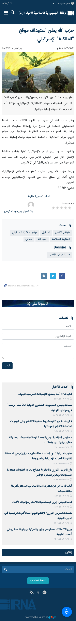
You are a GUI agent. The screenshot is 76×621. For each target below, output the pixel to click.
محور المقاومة (35, 196)
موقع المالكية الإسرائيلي (24, 233)
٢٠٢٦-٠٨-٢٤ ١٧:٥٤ (61, 447)
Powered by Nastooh (36, 617)
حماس (29, 239)
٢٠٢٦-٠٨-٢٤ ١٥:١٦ (61, 523)
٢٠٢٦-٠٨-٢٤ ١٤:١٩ (61, 539)
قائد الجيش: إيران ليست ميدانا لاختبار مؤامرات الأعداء (42, 502)
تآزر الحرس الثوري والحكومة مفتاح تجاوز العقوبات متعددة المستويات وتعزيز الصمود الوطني (39, 472)
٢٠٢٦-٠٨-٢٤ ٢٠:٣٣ (61, 415)
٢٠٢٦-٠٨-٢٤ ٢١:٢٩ (61, 399)
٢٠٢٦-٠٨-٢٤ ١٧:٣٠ (61, 464)
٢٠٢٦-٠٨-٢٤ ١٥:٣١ (61, 496)
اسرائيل (46, 233)
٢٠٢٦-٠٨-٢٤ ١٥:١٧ (61, 507)
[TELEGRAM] (44, 593)
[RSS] (31, 593)
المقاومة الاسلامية (61, 239)
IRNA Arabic (42, 13)
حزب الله (42, 239)
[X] (38, 593)
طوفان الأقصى (62, 233)
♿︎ (67, 611)
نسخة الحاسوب (38, 581)
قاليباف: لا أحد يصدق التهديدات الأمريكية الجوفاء (44, 394)
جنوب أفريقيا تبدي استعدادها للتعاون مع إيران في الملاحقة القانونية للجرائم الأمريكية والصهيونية (38, 456)
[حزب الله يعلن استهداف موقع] (38, 72)
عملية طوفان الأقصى (59, 255)
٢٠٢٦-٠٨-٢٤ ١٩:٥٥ (61, 431)
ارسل (7, 366)
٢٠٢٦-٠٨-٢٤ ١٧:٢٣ (61, 480)
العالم (47, 196)
